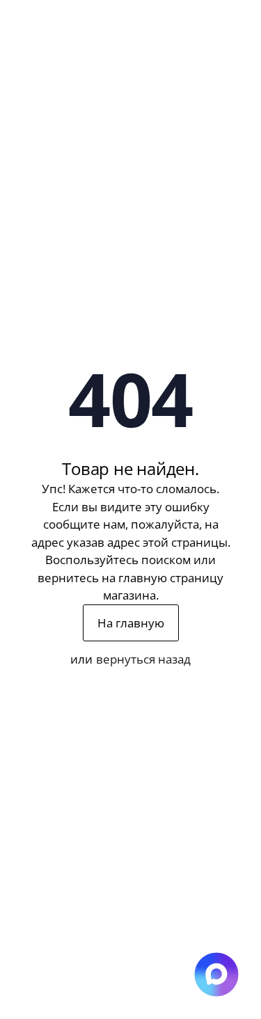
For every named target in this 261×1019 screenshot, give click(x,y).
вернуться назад (143, 659)
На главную (130, 623)
